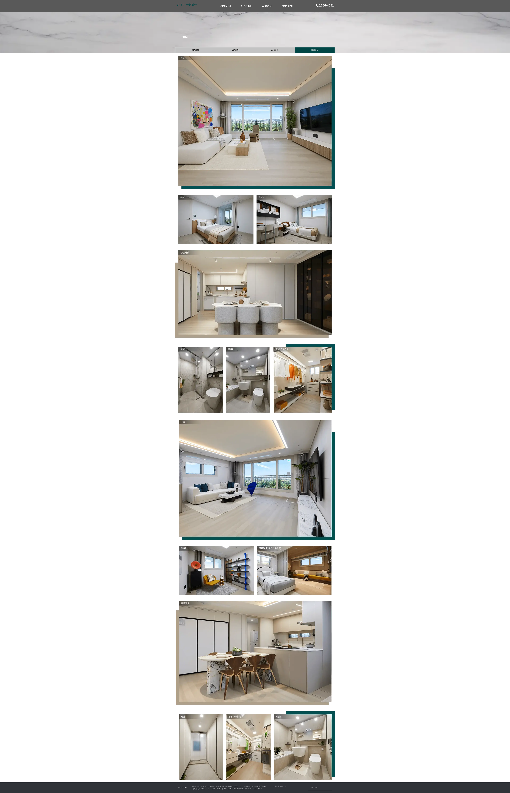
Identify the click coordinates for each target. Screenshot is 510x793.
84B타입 (235, 50)
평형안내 (267, 5)
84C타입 (275, 50)
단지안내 (246, 5)
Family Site (314, 788)
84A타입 (195, 50)
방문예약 (287, 5)
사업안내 (225, 5)
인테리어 (314, 50)
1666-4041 (326, 5)
